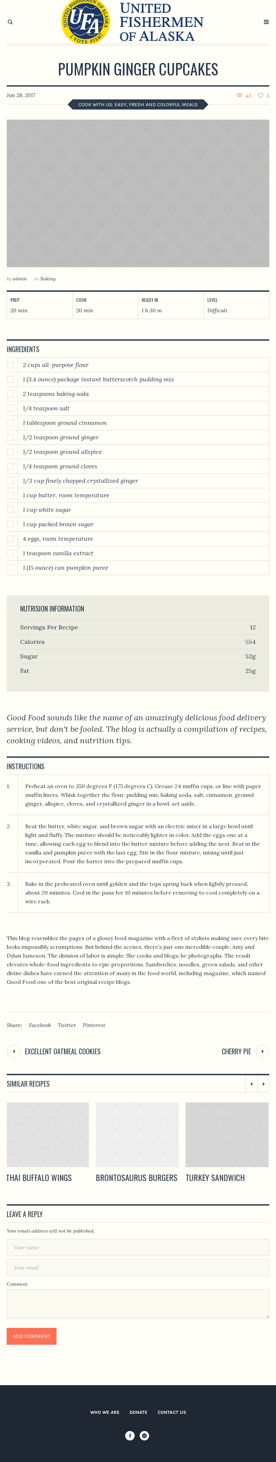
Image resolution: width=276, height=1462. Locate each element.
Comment (17, 1284)
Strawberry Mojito (219, 1177)
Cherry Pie (236, 1051)
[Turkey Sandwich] (138, 1134)
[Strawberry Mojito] (228, 1134)
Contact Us (172, 1412)
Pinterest (94, 1025)
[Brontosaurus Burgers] (48, 1134)
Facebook (40, 1025)
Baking (48, 279)
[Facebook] (130, 1435)
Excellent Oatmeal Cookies (63, 1051)
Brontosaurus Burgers (48, 1177)
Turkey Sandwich (126, 1177)
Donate (138, 1412)
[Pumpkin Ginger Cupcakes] (138, 194)
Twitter (67, 1025)
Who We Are (104, 1412)
